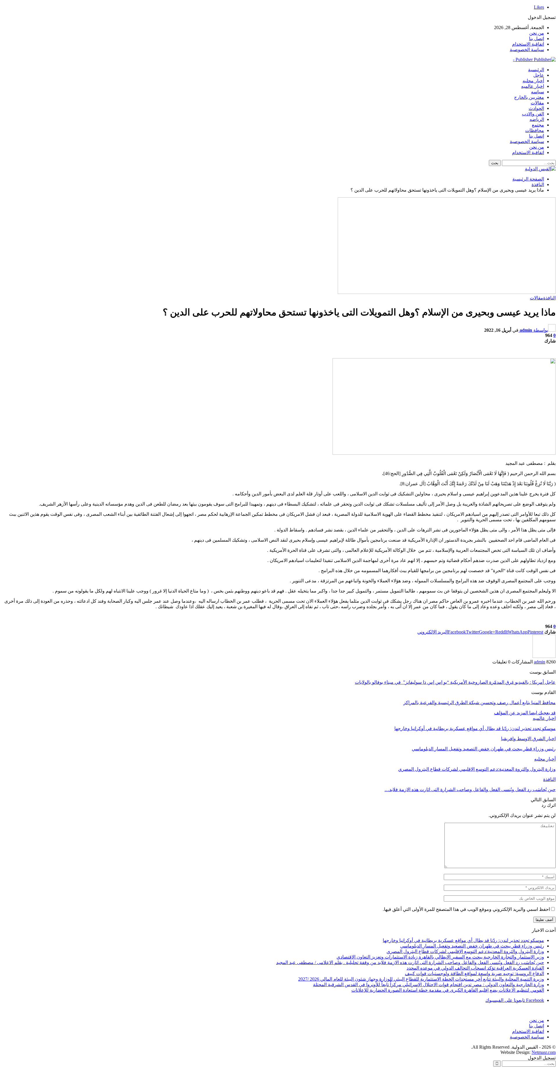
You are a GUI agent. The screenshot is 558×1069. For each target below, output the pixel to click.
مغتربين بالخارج (529, 97)
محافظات (534, 130)
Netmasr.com (544, 1052)
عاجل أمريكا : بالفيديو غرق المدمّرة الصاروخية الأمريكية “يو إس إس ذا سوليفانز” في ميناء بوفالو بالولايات (455, 682)
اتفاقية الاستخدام (528, 44)
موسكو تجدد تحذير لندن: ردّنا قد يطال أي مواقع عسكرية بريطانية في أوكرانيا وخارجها (463, 940)
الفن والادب (533, 113)
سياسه (537, 91)
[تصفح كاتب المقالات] (544, 656)
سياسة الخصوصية (527, 49)
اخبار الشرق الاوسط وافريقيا (528, 738)
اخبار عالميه (532, 86)
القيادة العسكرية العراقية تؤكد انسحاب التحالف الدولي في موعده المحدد (475, 968)
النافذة (549, 297)
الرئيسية (536, 69)
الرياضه (537, 119)
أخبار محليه (533, 80)
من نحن (536, 33)
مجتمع (538, 124)
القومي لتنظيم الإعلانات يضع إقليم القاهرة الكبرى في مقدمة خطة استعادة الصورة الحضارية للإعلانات (447, 990)
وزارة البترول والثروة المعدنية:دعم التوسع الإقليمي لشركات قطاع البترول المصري (465, 951)
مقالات (537, 102)
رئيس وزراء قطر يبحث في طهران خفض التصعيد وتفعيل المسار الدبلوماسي (472, 945)
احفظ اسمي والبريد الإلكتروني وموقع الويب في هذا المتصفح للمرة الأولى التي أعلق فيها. (466, 909)
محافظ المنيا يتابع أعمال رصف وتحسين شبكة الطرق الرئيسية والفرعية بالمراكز (479, 702)
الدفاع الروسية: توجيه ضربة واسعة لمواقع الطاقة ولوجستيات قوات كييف (474, 973)
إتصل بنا (536, 38)
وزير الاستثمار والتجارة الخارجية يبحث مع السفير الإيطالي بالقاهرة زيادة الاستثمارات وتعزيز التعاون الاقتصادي (440, 956)
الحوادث (536, 108)
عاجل (538, 75)
